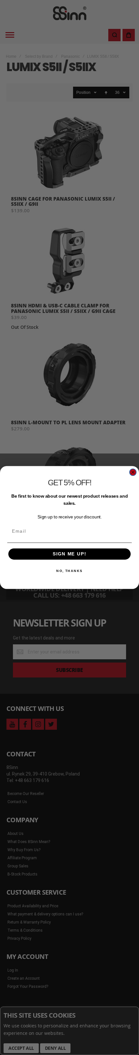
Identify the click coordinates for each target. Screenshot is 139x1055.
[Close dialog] (133, 472)
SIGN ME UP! (69, 554)
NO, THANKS (69, 571)
